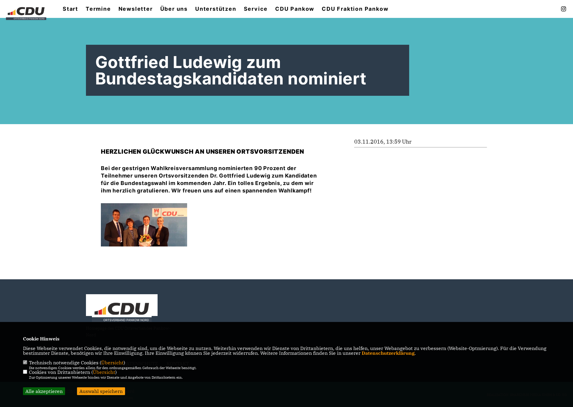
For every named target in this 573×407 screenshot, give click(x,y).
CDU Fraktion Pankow (355, 9)
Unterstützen (215, 9)
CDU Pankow (294, 9)
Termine (98, 9)
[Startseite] (122, 313)
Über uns (174, 9)
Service (256, 9)
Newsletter (135, 9)
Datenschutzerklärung (388, 353)
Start (70, 9)
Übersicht (112, 363)
